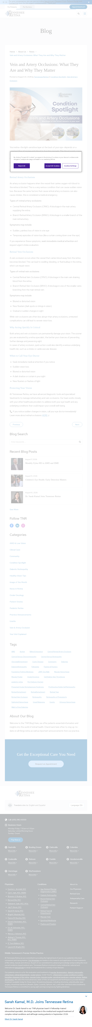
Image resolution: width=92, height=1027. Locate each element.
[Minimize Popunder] (86, 996)
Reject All (21, 166)
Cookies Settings (70, 166)
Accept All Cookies (52, 166)
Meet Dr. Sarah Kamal (14, 1019)
